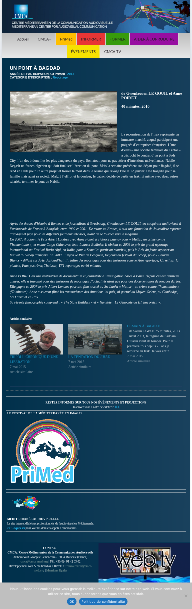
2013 (70, 74)
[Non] (185, 595)
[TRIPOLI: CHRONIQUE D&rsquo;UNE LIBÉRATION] (36, 339)
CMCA (44, 39)
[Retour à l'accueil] (96, 16)
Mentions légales (56, 570)
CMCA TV (112, 51)
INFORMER (91, 39)
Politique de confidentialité (103, 602)
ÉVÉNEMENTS (83, 51)
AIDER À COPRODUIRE (154, 39)
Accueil (23, 39)
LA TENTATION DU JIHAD (89, 357)
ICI (117, 407)
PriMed (66, 39)
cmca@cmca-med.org (34, 561)
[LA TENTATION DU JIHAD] (95, 339)
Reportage (60, 77)
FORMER (118, 39)
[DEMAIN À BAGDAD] (156, 344)
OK (72, 602)
